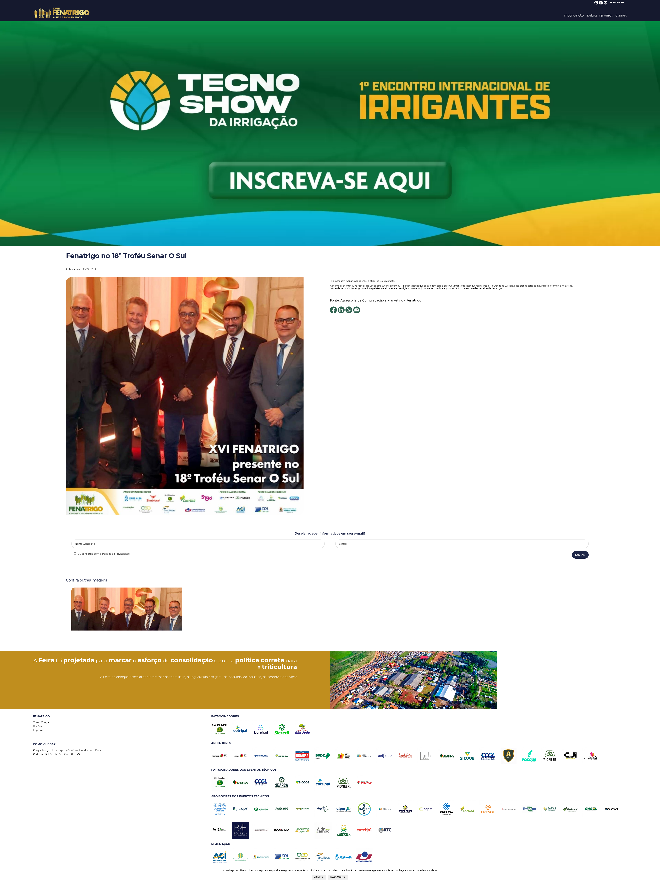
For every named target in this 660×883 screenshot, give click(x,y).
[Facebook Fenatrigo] (601, 3)
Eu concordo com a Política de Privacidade (104, 553)
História (37, 726)
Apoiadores (221, 743)
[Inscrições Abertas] (330, 245)
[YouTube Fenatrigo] (605, 3)
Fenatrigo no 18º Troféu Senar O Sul (126, 255)
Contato (621, 15)
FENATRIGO (606, 15)
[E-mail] (356, 312)
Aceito (318, 877)
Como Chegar (41, 722)
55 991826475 (617, 2)
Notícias (591, 15)
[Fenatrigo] (62, 18)
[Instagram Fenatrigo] (596, 3)
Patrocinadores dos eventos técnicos (244, 769)
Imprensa (38, 730)
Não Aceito (338, 877)
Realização (220, 844)
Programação (574, 15)
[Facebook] (333, 312)
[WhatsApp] (348, 312)
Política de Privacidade (425, 870)
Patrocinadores (225, 716)
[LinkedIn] (341, 312)
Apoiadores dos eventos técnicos (240, 796)
